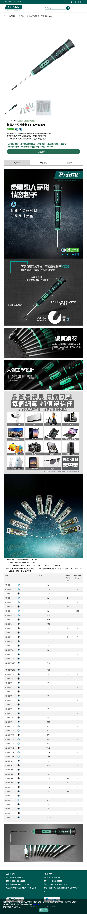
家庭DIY (64, 144)
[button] (80, 59)
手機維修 (41, 144)
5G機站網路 (13, 144)
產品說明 (17, 162)
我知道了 (43, 910)
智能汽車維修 (14, 147)
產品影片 (43, 162)
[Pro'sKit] (13, 10)
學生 (43, 147)
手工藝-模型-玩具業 (28, 144)
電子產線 (25, 147)
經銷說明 (70, 162)
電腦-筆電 (35, 147)
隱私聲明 (35, 904)
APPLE (50, 147)
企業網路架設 (53, 144)
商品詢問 (41, 152)
